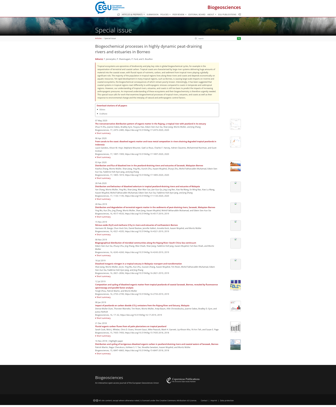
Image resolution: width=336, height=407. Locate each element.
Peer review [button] (178, 14)
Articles (98, 38)
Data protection (227, 400)
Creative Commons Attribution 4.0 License (177, 400)
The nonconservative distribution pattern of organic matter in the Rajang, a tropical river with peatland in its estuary (150, 123)
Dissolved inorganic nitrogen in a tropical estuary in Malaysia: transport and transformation (138, 263)
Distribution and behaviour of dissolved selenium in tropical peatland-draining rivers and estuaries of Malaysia (147, 186)
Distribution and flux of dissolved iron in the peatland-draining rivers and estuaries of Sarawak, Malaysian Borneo (149, 165)
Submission (152, 14)
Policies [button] (164, 14)
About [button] (211, 14)
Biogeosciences (224, 7)
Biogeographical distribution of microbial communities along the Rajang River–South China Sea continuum (145, 242)
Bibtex (102, 109)
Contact (204, 400)
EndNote (103, 113)
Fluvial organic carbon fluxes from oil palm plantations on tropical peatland (130, 326)
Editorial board (196, 14)
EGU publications (227, 14)
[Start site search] (239, 38)
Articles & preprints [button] (132, 14)
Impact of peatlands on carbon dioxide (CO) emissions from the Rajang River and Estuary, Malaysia (142, 305)
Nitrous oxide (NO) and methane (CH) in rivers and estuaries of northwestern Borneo (136, 225)
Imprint (214, 400)
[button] (196, 38)
